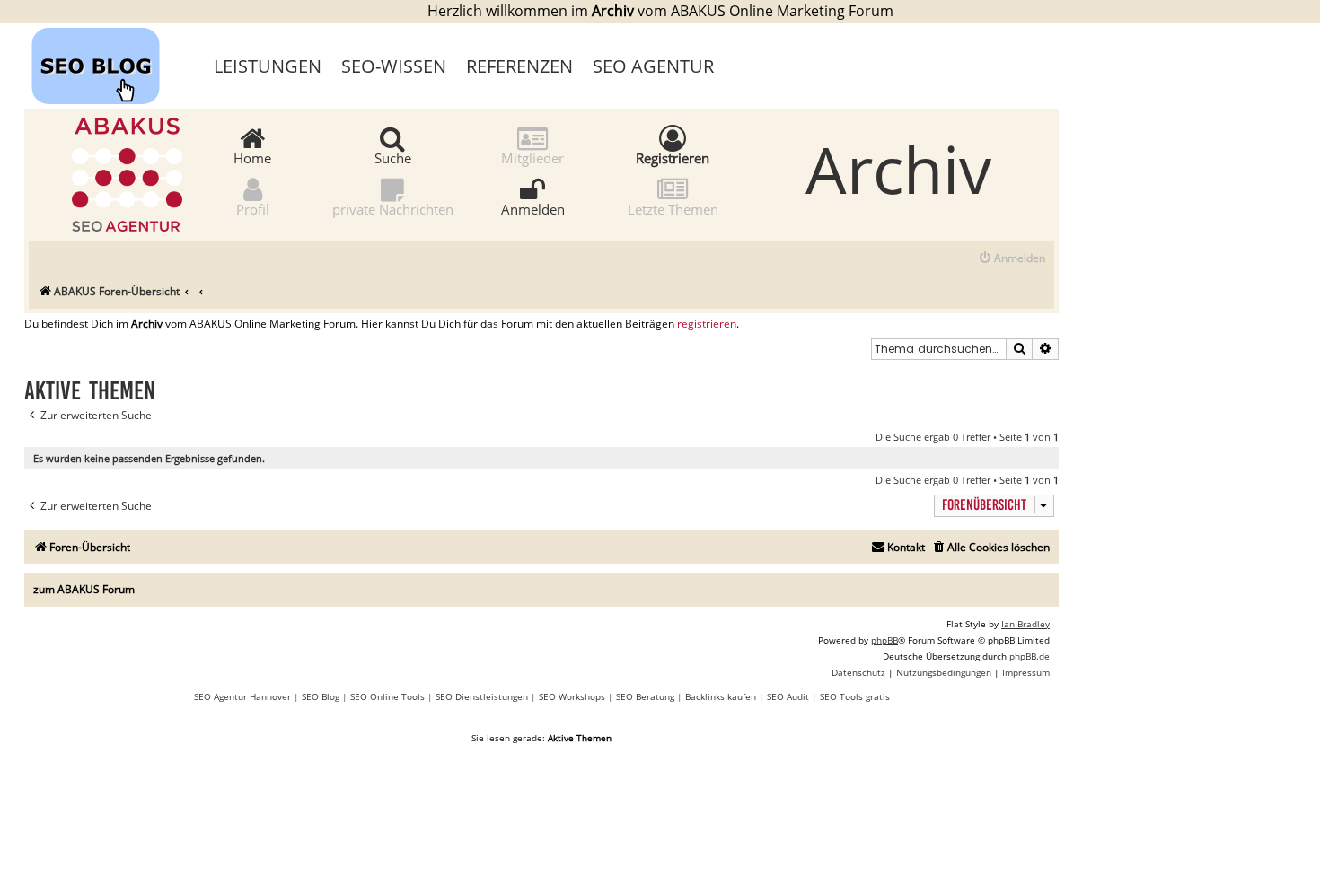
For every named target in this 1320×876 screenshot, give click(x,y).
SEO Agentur (653, 66)
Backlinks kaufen (720, 696)
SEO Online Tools (387, 696)
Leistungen (267, 66)
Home (252, 157)
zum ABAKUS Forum (84, 589)
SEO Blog (320, 696)
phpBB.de (1029, 656)
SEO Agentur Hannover (242, 696)
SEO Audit (788, 696)
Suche (392, 157)
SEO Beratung (645, 696)
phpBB (884, 640)
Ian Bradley (1025, 624)
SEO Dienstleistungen (482, 696)
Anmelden (533, 208)
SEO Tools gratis (855, 696)
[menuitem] (1011, 259)
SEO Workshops (572, 696)
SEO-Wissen (393, 66)
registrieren (706, 324)
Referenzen (519, 66)
